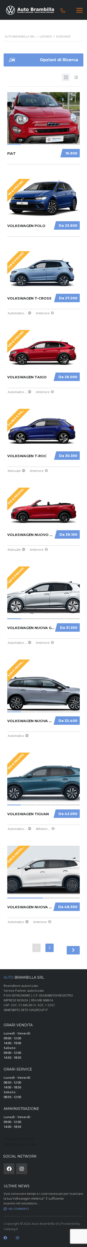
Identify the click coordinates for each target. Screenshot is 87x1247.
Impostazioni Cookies (20, 1144)
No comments (19, 1208)
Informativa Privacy (19, 1139)
